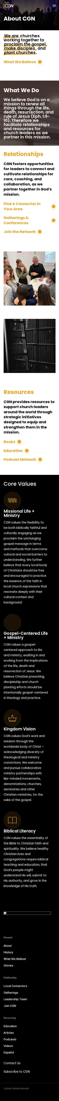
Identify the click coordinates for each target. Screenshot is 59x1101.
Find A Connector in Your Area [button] (22, 206)
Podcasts (10, 1039)
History (8, 952)
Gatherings (11, 992)
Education (10, 1026)
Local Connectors (15, 986)
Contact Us (12, 1063)
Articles (9, 1033)
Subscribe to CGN (17, 1071)
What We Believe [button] (20, 61)
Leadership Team (15, 999)
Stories (8, 965)
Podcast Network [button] (20, 459)
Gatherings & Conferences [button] (16, 220)
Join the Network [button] (20, 231)
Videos (8, 1046)
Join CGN (10, 1006)
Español (9, 1052)
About (7, 946)
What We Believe (15, 959)
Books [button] (9, 441)
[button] (54, 5)
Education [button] (13, 450)
